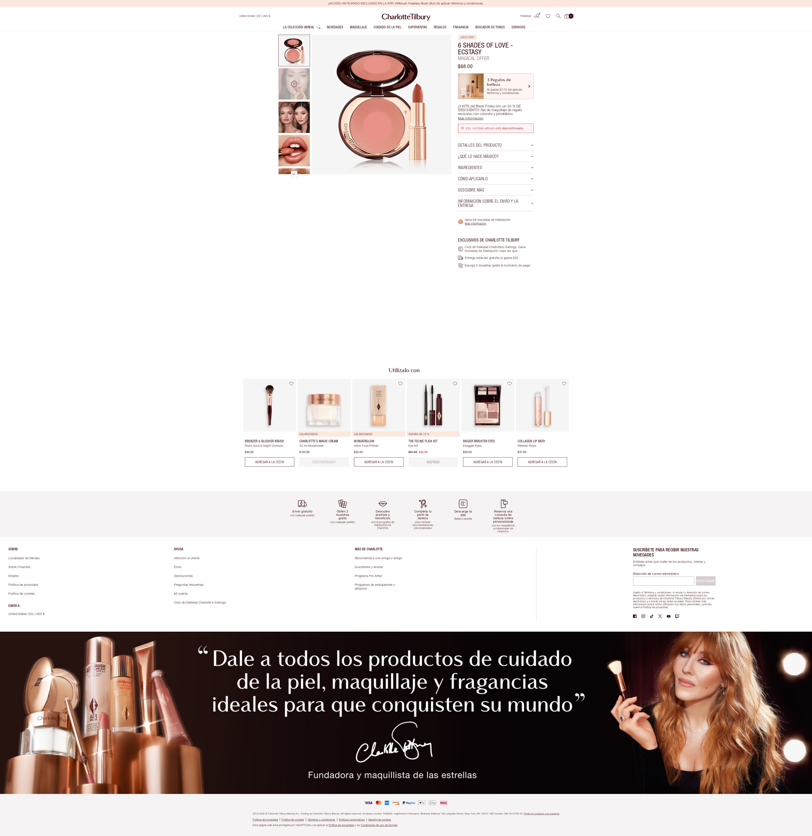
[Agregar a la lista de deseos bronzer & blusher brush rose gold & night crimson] (291, 383)
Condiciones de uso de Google (379, 825)
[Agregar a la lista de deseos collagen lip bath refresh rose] (564, 383)
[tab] (294, 50)
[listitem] (302, 28)
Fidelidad (526, 16)
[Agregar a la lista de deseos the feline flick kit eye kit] (455, 383)
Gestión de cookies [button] (379, 819)
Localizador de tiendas (24, 558)
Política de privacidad (23, 584)
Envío (178, 567)
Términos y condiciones (321, 819)
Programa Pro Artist (368, 576)
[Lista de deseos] (548, 16)
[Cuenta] (537, 16)
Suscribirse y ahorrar (369, 567)
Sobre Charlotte (19, 567)
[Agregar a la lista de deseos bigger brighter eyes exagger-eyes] (509, 383)
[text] (324, 462)
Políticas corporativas (352, 819)
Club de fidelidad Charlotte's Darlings (200, 602)
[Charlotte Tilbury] (406, 16)
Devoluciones (183, 576)
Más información (475, 223)
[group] (266, 424)
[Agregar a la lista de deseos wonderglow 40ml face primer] (400, 383)
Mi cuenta (181, 593)
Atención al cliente (187, 558)
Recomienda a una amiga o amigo (378, 558)
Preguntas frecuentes (188, 584)
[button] (558, 16)
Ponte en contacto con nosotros (541, 813)
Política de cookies (21, 593)
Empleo (13, 576)
